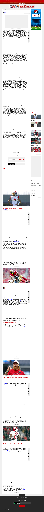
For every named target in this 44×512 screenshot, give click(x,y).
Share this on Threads (28, 35)
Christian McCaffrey (7, 450)
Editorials (7, 2)
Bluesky (24, 500)
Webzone (5, 1)
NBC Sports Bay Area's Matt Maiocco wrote (14, 238)
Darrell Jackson (24, 82)
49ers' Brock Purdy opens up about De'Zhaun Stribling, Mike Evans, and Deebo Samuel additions (36, 186)
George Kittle (5, 383)
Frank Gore (8, 63)
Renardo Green (5, 297)
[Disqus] (16, 178)
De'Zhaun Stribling (23, 489)
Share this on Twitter (28, 32)
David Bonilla (5, 12)
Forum (12, 2)
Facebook (15, 152)
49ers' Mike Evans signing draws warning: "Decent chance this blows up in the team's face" (35, 180)
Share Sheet (28, 41)
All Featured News (39, 154)
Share (40, 2)
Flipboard (38, 0)
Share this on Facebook (28, 33)
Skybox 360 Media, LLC (25, 497)
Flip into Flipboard (28, 38)
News (5, 2)
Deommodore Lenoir (17, 241)
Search (41, 0)
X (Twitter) (18, 500)
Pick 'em (23, 2)
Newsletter (20, 2)
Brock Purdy (8, 453)
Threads (17, 152)
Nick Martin (21, 300)
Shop (25, 2)
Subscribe (21, 159)
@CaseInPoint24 (5, 446)
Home (3, 2)
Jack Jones (19, 326)
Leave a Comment (16, 266)
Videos (10, 2)
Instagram (18, 152)
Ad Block (32, 9)
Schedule (15, 2)
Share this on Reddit (28, 40)
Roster (17, 2)
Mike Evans (16, 450)
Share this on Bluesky (28, 37)
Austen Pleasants (10, 299)
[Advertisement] (15, 144)
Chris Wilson (4, 288)
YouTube (25, 500)
